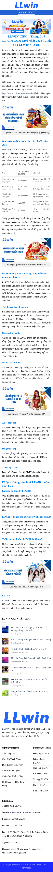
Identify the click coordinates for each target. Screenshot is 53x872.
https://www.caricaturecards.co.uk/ (17, 93)
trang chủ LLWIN (31, 453)
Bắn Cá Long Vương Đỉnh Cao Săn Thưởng (31, 639)
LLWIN (5, 729)
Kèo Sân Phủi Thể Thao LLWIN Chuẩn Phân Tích (29, 680)
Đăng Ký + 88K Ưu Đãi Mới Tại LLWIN (29, 691)
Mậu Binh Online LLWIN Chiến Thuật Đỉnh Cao (31, 669)
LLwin (5, 50)
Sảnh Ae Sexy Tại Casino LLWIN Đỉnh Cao (31, 658)
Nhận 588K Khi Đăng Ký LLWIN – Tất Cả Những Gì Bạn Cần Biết (30, 629)
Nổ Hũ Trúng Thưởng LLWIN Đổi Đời (28, 649)
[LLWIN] (26, 5)
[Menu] (4, 4)
